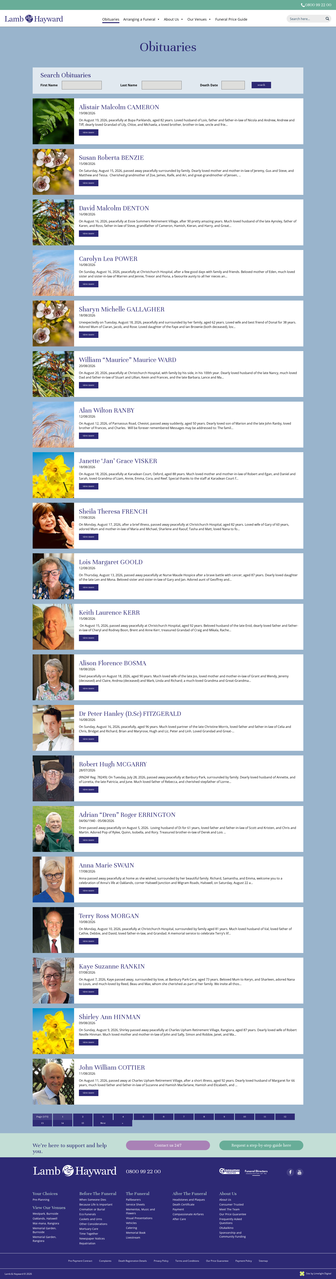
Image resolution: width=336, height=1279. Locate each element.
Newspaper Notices (92, 1238)
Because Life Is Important (95, 1204)
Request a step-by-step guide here (261, 1145)
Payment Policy (243, 1260)
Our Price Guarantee (232, 1214)
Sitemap (263, 1260)
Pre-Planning (41, 1199)
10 (244, 1116)
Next (103, 1123)
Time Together (88, 1233)
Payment (178, 1209)
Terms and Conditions (187, 1260)
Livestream (133, 1237)
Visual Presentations (139, 1218)
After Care (179, 1219)
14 (62, 1123)
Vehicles (131, 1223)
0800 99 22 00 (318, 5)
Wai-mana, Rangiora (46, 1223)
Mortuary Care (88, 1229)
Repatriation (87, 1243)
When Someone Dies (92, 1199)
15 (82, 1123)
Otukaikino (226, 1228)
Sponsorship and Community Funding (232, 1234)
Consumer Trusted (231, 1204)
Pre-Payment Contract (80, 1260)
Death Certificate (183, 1204)
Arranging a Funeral (139, 19)
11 (265, 1116)
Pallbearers (133, 1199)
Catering (131, 1228)
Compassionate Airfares (188, 1214)
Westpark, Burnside (45, 1213)
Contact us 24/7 (168, 1145)
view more (88, 132)
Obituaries (110, 19)
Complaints (105, 1260)
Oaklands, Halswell (45, 1218)
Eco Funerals (87, 1214)
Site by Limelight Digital (318, 1273)
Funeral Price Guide (231, 19)
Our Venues (197, 19)
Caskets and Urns (90, 1219)
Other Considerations (93, 1224)
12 (285, 1116)
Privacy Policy (161, 1260)
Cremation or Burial (92, 1209)
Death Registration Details (132, 1260)
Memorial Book (135, 1232)
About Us (171, 19)
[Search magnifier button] (327, 18)
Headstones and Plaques (189, 1199)
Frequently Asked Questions (230, 1221)
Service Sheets (135, 1204)
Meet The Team (229, 1209)
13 (42, 1123)
